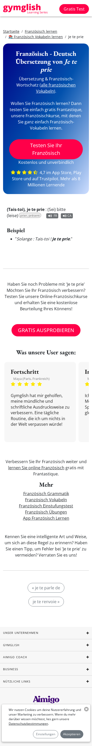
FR (55, 216)
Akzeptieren (71, 734)
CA (69, 216)
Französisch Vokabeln (46, 500)
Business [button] (10, 669)
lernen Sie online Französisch (36, 468)
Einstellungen (45, 734)
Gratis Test (74, 9)
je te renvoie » (46, 601)
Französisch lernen (41, 31)
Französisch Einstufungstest (46, 506)
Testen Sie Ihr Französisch (46, 149)
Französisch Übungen (46, 512)
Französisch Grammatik (46, 493)
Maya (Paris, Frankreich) (31, 378)
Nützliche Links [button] (17, 681)
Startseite (11, 31)
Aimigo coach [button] (15, 657)
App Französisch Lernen (46, 518)
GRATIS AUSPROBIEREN (46, 330)
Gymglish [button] (11, 645)
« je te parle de (46, 588)
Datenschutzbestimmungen (28, 723)
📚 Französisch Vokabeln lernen (35, 36)
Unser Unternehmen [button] (20, 633)
